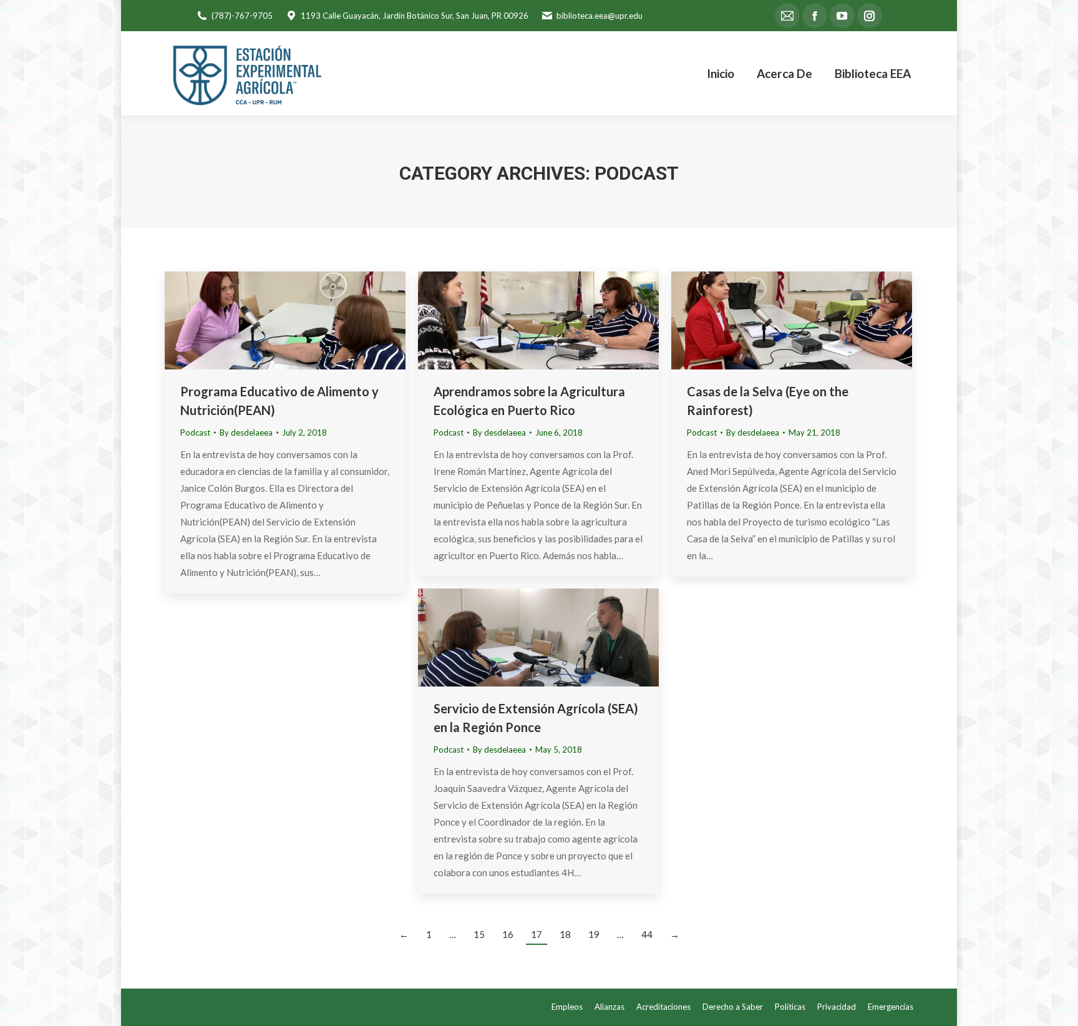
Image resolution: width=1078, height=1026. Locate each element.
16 (507, 934)
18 (565, 934)
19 (594, 934)
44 (647, 934)
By (246, 432)
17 (536, 934)
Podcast (195, 432)
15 (479, 934)
